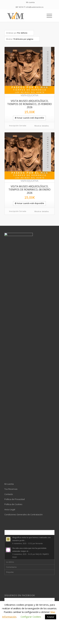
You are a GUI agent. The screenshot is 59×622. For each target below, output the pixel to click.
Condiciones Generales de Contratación (23, 514)
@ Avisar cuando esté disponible (29, 117)
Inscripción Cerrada (17, 125)
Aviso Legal (9, 509)
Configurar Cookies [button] (31, 616)
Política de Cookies (13, 504)
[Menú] (47, 15)
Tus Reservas (10, 489)
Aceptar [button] (50, 616)
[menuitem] (30, 2)
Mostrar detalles (41, 126)
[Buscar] (40, 15)
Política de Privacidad (14, 499)
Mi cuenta (30, 2)
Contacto (8, 494)
